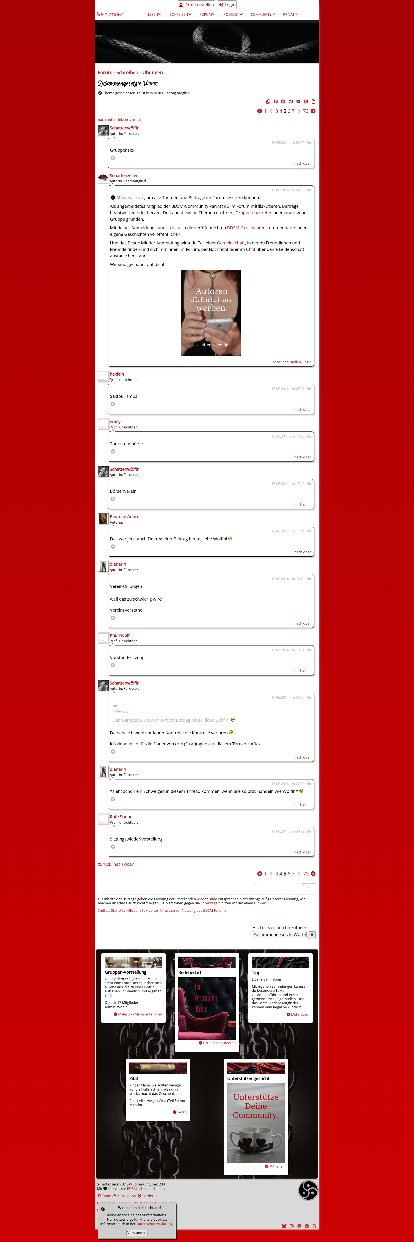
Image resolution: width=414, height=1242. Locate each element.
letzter (123, 119)
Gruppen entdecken (219, 1043)
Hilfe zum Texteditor (142, 910)
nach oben (303, 163)
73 (306, 111)
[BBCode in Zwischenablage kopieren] (313, 101)
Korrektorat (126, 1195)
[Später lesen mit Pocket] (298, 101)
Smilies (103, 910)
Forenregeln (211, 903)
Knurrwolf (120, 635)
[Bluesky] (283, 1226)
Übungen (153, 72)
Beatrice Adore (124, 516)
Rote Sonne (121, 817)
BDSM (132, 1188)
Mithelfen (277, 1166)
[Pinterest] (306, 1226)
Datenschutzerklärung (154, 1224)
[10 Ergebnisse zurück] (260, 111)
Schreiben (127, 72)
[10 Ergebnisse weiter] (313, 111)
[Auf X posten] (282, 101)
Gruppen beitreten (253, 213)
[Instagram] (291, 1226)
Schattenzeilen (110, 14)
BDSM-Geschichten (246, 228)
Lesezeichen (272, 927)
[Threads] (313, 1226)
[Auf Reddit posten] (290, 101)
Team (106, 1195)
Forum (105, 72)
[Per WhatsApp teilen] (305, 101)
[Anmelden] (211, 354)
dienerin (118, 564)
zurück (135, 119)
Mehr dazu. (300, 1014)
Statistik (117, 910)
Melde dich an (130, 197)
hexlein (117, 374)
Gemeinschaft (231, 243)
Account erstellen (287, 362)
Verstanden (136, 1232)
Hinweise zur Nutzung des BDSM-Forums (193, 910)
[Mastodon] (298, 1226)
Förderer (149, 1195)
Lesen (182, 1112)
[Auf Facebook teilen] (275, 101)
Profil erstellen (199, 5)
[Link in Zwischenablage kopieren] (267, 101)
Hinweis (260, 903)
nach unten (107, 119)
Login (229, 5)
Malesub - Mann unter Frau (140, 1014)
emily (115, 422)
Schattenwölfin (125, 128)
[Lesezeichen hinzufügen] (312, 935)
